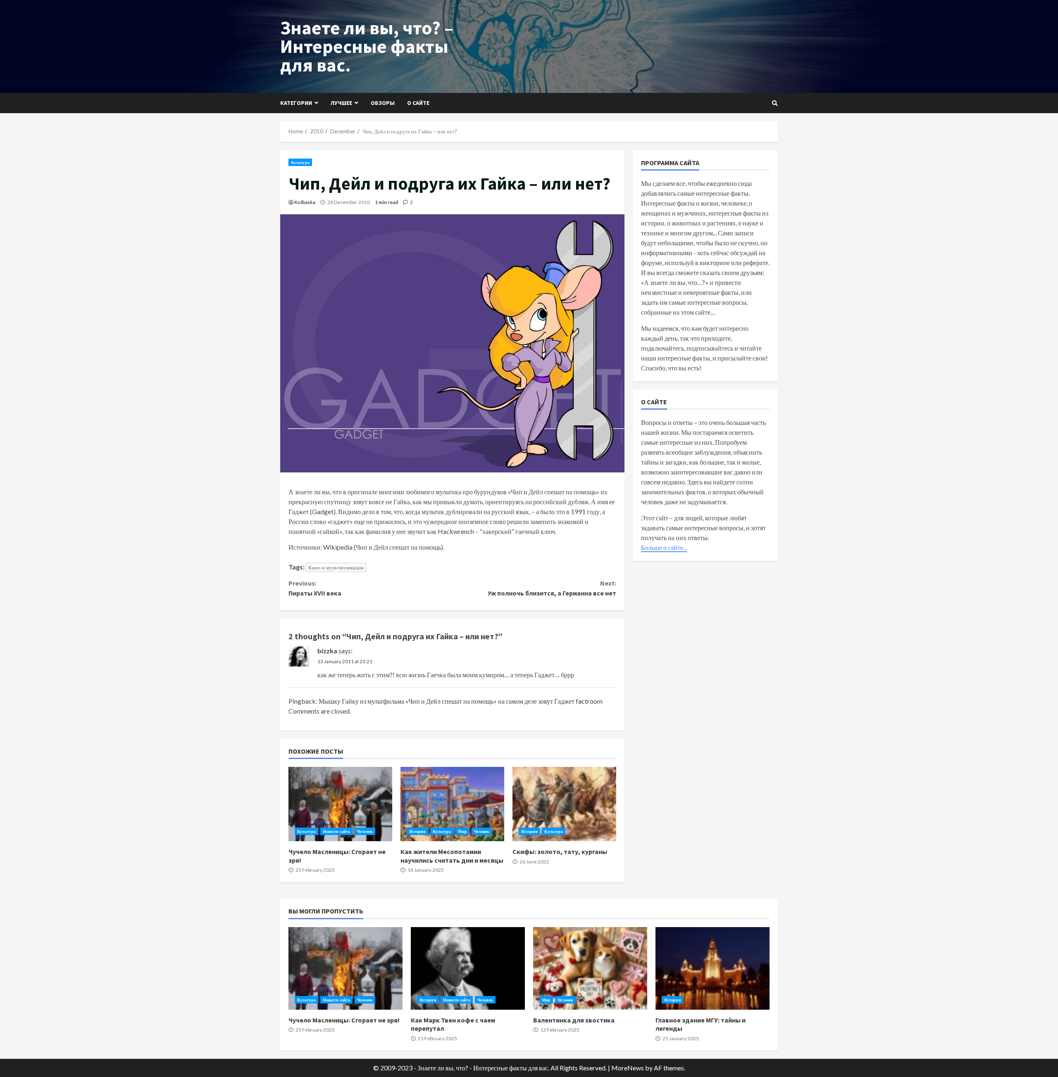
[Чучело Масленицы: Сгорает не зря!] (340, 804)
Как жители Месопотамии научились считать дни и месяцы (452, 804)
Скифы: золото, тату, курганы (564, 804)
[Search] (775, 103)
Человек (365, 831)
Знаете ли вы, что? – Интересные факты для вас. (366, 46)
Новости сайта (336, 831)
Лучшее (341, 103)
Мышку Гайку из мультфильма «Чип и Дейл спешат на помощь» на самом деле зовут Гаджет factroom (461, 701)
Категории (296, 103)
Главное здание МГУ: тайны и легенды (712, 968)
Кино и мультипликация (336, 567)
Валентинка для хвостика (590, 968)
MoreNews (627, 1068)
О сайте (418, 103)
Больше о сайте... (664, 547)
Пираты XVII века (314, 588)
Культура (300, 162)
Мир (462, 831)
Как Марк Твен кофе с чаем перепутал (468, 968)
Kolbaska (304, 202)
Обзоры (383, 103)
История (417, 831)
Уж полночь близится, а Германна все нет (552, 588)
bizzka (327, 651)
